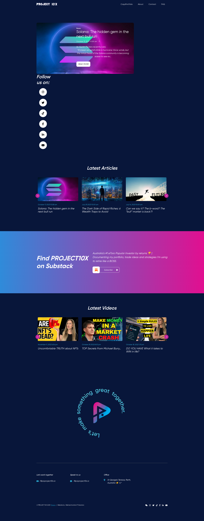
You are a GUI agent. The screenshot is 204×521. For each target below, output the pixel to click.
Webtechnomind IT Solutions (74, 505)
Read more (83, 64)
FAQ (163, 4)
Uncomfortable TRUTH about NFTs (58, 348)
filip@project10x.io (47, 481)
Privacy (53, 505)
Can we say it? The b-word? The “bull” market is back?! (145, 210)
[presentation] (38, 196)
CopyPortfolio (127, 4)
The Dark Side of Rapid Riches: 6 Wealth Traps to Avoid (101, 210)
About (140, 4)
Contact (152, 4)
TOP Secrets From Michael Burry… (101, 348)
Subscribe (108, 270)
